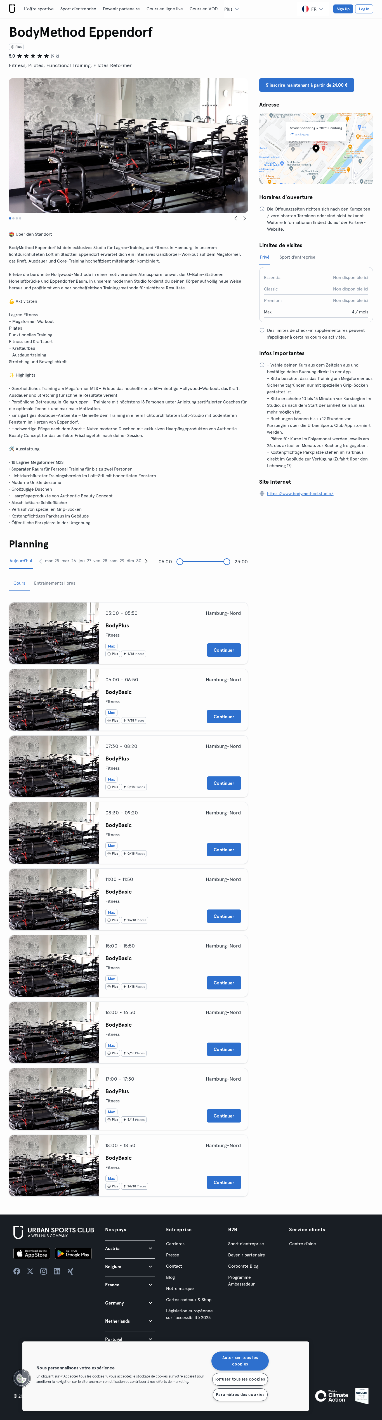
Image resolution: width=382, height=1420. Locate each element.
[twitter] (30, 1271)
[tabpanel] (128, 897)
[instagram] (43, 1271)
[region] (165, 1376)
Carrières (175, 1243)
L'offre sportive (39, 8)
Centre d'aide (302, 1243)
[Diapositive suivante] (244, 218)
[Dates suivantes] (146, 560)
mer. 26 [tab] (69, 560)
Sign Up (343, 8)
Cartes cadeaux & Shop (188, 1299)
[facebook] (16, 1271)
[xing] (70, 1271)
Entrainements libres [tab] (54, 583)
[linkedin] (57, 1271)
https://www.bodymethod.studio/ (300, 493)
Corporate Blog (243, 1266)
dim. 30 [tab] (134, 560)
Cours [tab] (19, 583)
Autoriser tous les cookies (240, 1361)
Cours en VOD (204, 8)
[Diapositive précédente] (235, 218)
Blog (170, 1277)
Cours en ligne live (165, 8)
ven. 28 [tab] (100, 560)
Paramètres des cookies (240, 1394)
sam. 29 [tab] (117, 560)
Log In (364, 8)
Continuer (224, 650)
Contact (174, 1266)
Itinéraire (302, 135)
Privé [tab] (265, 257)
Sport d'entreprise (78, 8)
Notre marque (180, 1288)
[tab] (10, 218)
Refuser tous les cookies (240, 1379)
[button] (130, 1248)
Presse (172, 1255)
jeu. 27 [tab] (85, 560)
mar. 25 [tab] (52, 560)
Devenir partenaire (121, 8)
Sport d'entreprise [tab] (297, 257)
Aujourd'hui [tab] (21, 560)
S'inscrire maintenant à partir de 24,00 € (307, 85)
